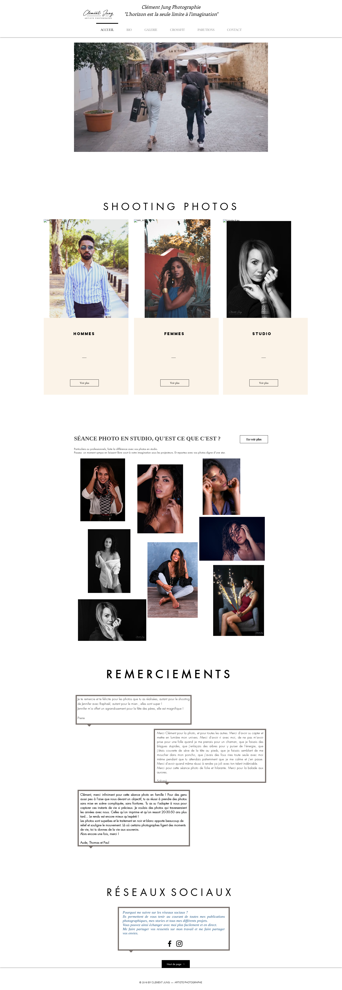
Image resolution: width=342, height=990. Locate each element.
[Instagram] (179, 943)
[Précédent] (49, 268)
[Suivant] (122, 268)
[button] (151, 28)
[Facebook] (169, 943)
